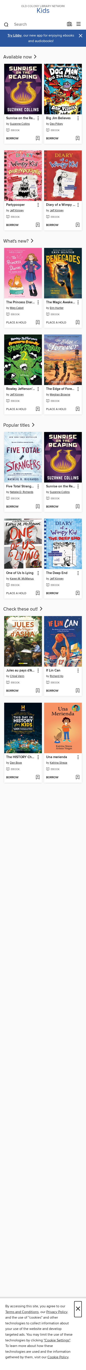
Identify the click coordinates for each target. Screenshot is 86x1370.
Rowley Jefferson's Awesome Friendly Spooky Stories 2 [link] (21, 389)
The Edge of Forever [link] (61, 389)
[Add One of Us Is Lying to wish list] (37, 593)
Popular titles (17, 425)
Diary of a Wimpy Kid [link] (61, 205)
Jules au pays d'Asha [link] (21, 671)
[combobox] (34, 24)
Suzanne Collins (20, 124)
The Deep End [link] (56, 573)
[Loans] (69, 25)
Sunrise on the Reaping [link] (21, 118)
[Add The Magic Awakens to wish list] (77, 323)
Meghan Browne (60, 394)
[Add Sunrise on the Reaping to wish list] (37, 139)
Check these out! (21, 609)
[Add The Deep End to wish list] (77, 593)
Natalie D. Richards (21, 492)
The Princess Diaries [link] (21, 302)
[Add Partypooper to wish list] (37, 225)
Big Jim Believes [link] (58, 118)
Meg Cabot (17, 308)
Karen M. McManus (22, 578)
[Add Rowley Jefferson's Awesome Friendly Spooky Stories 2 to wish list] (37, 409)
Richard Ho (56, 676)
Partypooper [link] (15, 205)
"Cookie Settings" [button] (57, 1340)
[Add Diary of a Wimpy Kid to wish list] (77, 225)
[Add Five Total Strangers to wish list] (37, 507)
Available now (18, 57)
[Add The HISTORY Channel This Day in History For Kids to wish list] (37, 777)
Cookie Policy (57, 1357)
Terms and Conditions (22, 1312)
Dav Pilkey (56, 124)
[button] (38, 118)
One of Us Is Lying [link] (20, 573)
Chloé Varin (17, 676)
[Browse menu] (79, 24)
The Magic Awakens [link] (61, 302)
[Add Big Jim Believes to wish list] (77, 139)
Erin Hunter (57, 308)
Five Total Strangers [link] (21, 486)
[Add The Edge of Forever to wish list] (77, 409)
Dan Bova (16, 763)
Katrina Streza (58, 763)
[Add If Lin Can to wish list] (77, 691)
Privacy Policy (56, 1312)
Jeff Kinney (17, 210)
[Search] (6, 24)
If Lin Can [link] (53, 671)
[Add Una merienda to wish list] (77, 777)
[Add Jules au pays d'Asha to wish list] (37, 691)
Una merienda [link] (56, 757)
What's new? (16, 241)
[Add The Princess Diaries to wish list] (37, 323)
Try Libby (14, 35)
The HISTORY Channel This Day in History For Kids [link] (21, 757)
